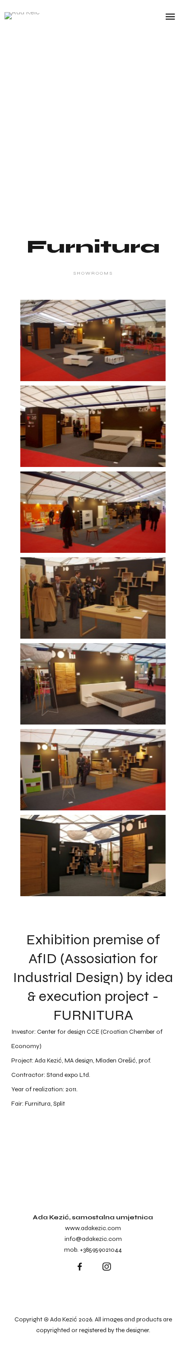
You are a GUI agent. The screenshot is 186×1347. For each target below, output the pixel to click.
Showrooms (93, 273)
